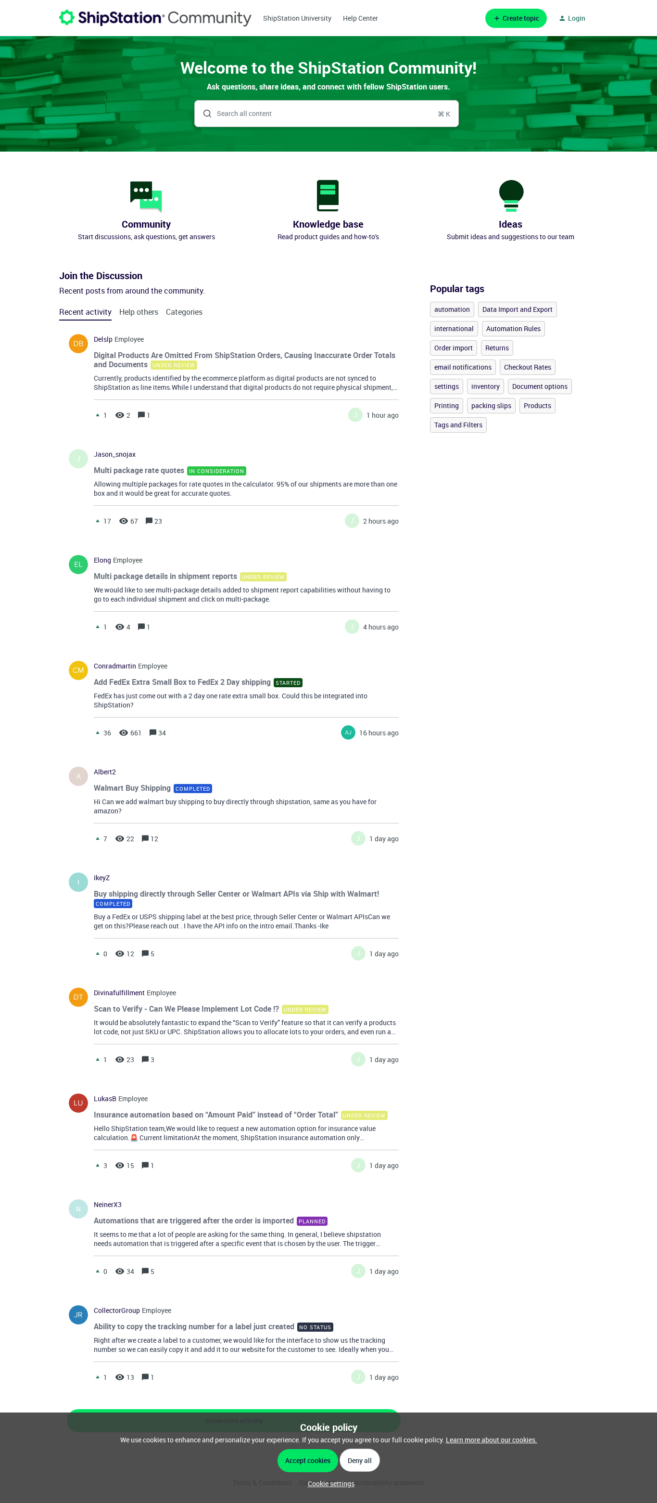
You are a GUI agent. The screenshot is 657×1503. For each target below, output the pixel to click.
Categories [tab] (184, 312)
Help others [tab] (138, 312)
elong (102, 560)
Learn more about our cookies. (491, 1439)
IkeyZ (102, 877)
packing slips (491, 405)
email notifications (463, 367)
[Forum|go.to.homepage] (155, 18)
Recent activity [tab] (85, 312)
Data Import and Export (517, 309)
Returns (497, 347)
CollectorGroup (117, 1310)
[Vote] (97, 415)
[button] (328, 1483)
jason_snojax (115, 454)
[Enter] (203, 113)
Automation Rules (513, 328)
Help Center (360, 18)
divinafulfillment (119, 992)
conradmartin (115, 666)
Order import (453, 347)
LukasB (105, 1098)
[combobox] (326, 113)
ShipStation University (297, 18)
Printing (446, 405)
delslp (103, 339)
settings (446, 386)
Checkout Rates (527, 367)
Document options (540, 386)
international (454, 328)
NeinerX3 (108, 1204)
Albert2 (105, 772)
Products (537, 405)
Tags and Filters (458, 424)
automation (452, 309)
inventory (485, 386)
